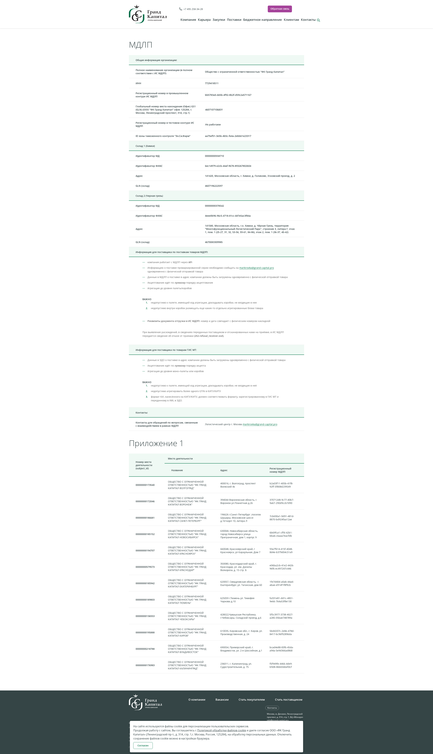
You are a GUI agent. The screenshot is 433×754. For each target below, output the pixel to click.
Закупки (219, 20)
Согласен (143, 745)
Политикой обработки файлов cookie (221, 730)
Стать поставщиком (288, 699)
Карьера (204, 20)
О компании (196, 699)
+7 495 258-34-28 (193, 9)
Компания (188, 20)
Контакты (308, 20)
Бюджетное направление (262, 20)
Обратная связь (279, 8)
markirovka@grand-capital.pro (256, 267)
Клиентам (291, 20)
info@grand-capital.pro (278, 720)
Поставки (234, 20)
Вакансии (222, 699)
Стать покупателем (252, 699)
